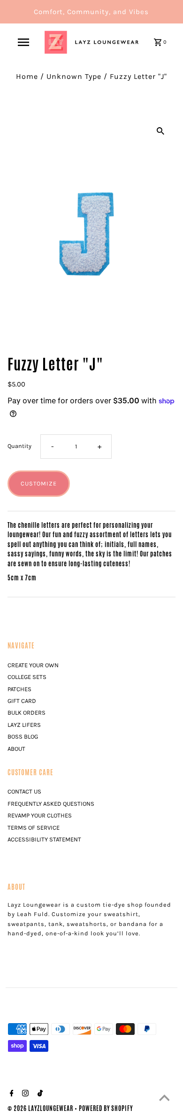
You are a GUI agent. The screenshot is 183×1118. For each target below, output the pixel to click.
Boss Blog (23, 736)
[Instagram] (24, 1094)
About (16, 748)
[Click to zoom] (160, 130)
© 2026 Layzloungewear (41, 1108)
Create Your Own (33, 665)
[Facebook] (11, 1094)
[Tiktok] (39, 1094)
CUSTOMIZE (39, 483)
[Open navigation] (23, 42)
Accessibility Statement (44, 839)
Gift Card (22, 700)
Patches (19, 689)
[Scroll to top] (164, 1099)
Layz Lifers (24, 724)
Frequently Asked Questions (51, 803)
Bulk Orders (27, 712)
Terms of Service (34, 827)
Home (27, 76)
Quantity (19, 445)
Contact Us (24, 791)
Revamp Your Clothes (40, 815)
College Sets (27, 676)
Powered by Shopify (106, 1108)
